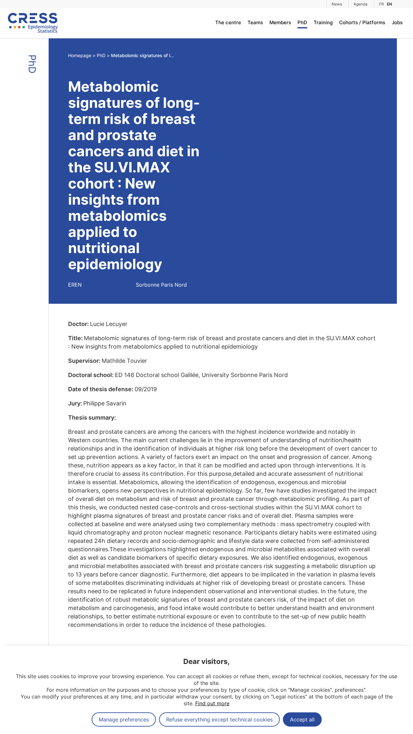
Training (323, 22)
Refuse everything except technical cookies (219, 719)
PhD (302, 22)
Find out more (212, 703)
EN (389, 4)
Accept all (302, 719)
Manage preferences (124, 719)
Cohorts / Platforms (362, 22)
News (337, 4)
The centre (228, 22)
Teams (255, 22)
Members (280, 22)
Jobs (397, 22)
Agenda (361, 4)
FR (381, 4)
